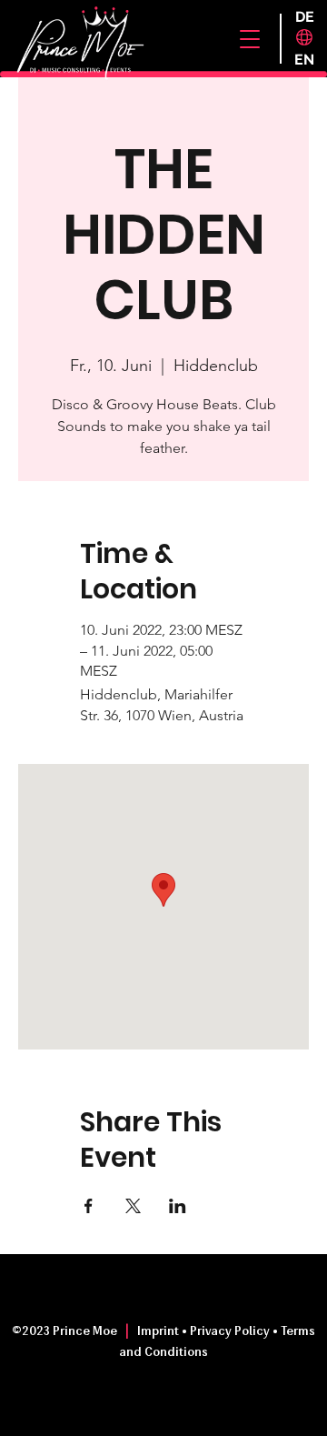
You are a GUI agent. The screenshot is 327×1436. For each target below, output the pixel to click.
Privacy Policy (230, 1332)
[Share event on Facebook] (88, 1206)
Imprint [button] (159, 1332)
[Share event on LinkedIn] (177, 1206)
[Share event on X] (133, 1206)
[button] (250, 39)
